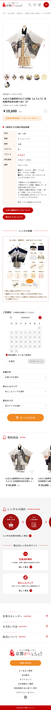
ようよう (21, 154)
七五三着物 (11, 13)
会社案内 (25, 675)
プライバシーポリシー (25, 692)
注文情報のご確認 (25, 684)
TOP (4, 13)
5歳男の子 (20, 13)
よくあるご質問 (25, 671)
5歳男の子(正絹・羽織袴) (32, 13)
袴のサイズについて (14, 217)
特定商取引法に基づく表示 (25, 688)
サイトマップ (25, 679)
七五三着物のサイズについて (17, 210)
